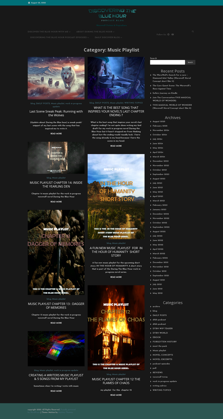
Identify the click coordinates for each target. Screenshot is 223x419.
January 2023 (159, 210)
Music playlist (57, 104)
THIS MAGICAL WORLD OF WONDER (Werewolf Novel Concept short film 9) (172, 106)
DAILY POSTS (43, 104)
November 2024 (161, 130)
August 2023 (159, 179)
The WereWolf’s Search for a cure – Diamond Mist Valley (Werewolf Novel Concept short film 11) (172, 78)
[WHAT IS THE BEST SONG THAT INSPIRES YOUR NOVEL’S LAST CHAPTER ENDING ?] (116, 78)
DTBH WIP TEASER (163, 329)
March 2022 (159, 254)
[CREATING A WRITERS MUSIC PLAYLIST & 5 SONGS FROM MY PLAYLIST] (56, 348)
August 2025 (159, 122)
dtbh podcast (159, 320)
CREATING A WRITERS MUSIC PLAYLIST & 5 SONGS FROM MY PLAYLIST (56, 377)
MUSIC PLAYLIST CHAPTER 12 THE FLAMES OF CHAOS (116, 381)
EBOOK (157, 337)
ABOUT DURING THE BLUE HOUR (94, 32)
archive (156, 307)
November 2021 (161, 267)
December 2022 (161, 214)
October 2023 (160, 170)
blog (33, 104)
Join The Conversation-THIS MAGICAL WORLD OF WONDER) (172, 99)
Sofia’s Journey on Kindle (165, 93)
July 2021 (157, 284)
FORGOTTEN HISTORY (165, 342)
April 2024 (158, 152)
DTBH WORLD (160, 333)
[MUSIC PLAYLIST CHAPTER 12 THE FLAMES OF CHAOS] (116, 327)
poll (154, 368)
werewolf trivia (160, 377)
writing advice (159, 386)
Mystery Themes (65, 412)
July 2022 (157, 236)
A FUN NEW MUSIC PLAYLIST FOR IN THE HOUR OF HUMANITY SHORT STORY (116, 252)
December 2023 (161, 161)
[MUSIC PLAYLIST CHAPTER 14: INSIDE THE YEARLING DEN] (56, 158)
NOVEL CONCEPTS (163, 355)
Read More (56, 134)
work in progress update (66, 370)
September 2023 (161, 174)
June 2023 (158, 188)
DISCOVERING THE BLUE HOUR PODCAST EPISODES (58, 38)
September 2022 (161, 227)
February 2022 (160, 258)
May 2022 (158, 245)
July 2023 (157, 183)
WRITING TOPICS (133, 103)
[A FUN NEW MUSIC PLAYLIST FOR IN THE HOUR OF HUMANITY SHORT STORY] (116, 196)
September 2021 (161, 276)
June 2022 (158, 240)
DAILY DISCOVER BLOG (107, 38)
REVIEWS (157, 373)
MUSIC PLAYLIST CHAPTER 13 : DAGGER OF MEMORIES (56, 306)
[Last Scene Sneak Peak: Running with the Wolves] (56, 78)
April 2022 (158, 249)
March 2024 (159, 157)
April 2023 (158, 196)
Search (153, 58)
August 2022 (159, 232)
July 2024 (157, 139)
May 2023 (158, 192)
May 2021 (158, 293)
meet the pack (160, 346)
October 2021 (159, 271)
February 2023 (160, 205)
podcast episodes (161, 364)
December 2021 (160, 262)
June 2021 (157, 289)
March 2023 (159, 201)
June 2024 (158, 144)
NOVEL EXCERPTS (162, 359)
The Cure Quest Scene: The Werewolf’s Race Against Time (172, 87)
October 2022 (160, 223)
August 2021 (159, 280)
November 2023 (161, 166)
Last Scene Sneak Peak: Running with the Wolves (56, 113)
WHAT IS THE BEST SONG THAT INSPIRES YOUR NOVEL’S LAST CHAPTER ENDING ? (116, 111)
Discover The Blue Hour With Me (48, 32)
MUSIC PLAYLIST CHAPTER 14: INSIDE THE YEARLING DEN (56, 184)
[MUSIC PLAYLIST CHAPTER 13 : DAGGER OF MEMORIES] (56, 252)
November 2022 (161, 218)
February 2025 (160, 126)
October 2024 (160, 135)
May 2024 (158, 148)
